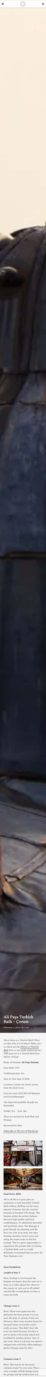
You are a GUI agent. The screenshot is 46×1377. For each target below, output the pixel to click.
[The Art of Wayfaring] (22, 4)
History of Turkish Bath (21, 1048)
